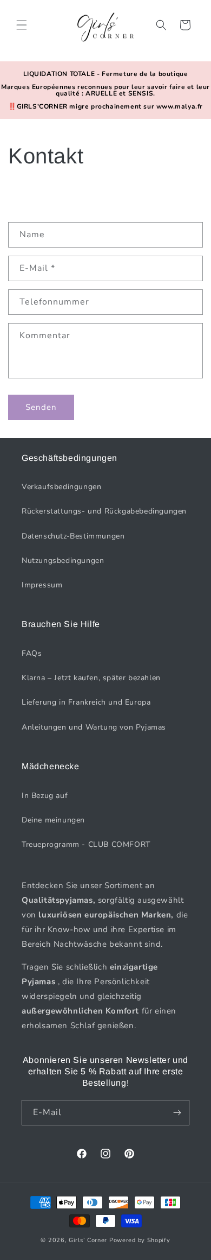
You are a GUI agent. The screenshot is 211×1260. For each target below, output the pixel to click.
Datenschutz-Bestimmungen (73, 536)
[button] (22, 25)
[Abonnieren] (177, 1112)
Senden (41, 407)
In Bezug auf (45, 795)
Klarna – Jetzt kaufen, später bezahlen (91, 678)
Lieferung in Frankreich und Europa (86, 702)
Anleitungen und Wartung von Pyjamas (94, 727)
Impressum (42, 585)
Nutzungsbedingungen (63, 560)
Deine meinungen (53, 820)
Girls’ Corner (88, 1240)
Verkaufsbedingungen (61, 487)
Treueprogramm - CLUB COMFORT (86, 844)
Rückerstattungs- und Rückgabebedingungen (104, 511)
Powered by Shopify (139, 1240)
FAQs (32, 653)
